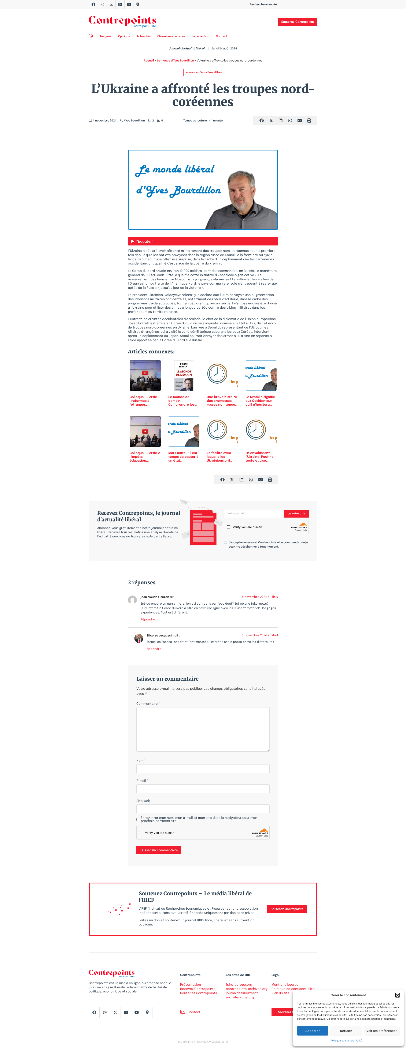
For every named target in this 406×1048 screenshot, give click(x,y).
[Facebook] (93, 4)
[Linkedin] (120, 4)
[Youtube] (129, 4)
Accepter (312, 1031)
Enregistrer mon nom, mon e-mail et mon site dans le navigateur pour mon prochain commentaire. (199, 819)
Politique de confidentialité (346, 1040)
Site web (143, 801)
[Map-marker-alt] (137, 4)
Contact (221, 36)
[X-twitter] (111, 4)
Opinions (124, 36)
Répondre (148, 619)
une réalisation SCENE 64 (212, 1042)
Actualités (144, 36)
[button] (397, 995)
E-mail (142, 781)
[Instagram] (102, 4)
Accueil (149, 60)
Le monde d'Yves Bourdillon (175, 60)
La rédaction (200, 36)
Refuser (346, 1031)
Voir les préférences (381, 1031)
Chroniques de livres (171, 36)
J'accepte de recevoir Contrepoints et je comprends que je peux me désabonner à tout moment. (268, 544)
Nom (141, 761)
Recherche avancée (263, 4)
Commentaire (148, 704)
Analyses (105, 36)
